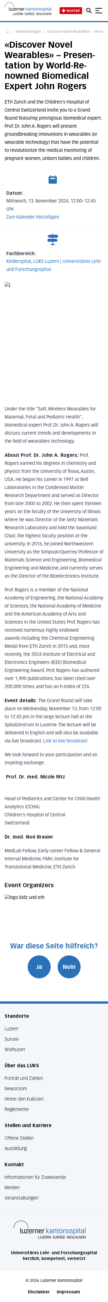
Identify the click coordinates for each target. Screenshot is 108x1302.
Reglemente (17, 1109)
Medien (12, 1187)
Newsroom (16, 1088)
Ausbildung (16, 1148)
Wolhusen (15, 1049)
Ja (39, 966)
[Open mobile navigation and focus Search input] (90, 10)
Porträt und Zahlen (24, 1078)
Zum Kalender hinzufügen (32, 217)
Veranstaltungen (28, 32)
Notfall (73, 10)
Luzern (11, 1029)
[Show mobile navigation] (98, 10)
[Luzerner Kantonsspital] (50, 1229)
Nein (69, 966)
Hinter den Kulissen (24, 1099)
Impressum (68, 1292)
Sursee (12, 1039)
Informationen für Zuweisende (35, 1177)
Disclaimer (39, 1292)
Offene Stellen (19, 1138)
